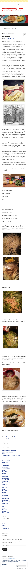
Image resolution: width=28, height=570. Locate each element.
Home (3, 24)
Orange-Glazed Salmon (7, 452)
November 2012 (5, 498)
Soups (7, 436)
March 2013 (4, 492)
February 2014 (5, 475)
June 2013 (4, 487)
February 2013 (5, 494)
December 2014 (5, 465)
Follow (4, 549)
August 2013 (5, 484)
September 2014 (6, 468)
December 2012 (5, 497)
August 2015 (5, 462)
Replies (19, 438)
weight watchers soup (11, 438)
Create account (5, 523)
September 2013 (6, 483)
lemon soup (21, 436)
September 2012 (6, 502)
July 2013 (4, 486)
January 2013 (5, 495)
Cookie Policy (5, 564)
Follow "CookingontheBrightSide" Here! (12, 539)
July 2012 (4, 505)
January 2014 (5, 476)
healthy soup (15, 436)
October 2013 (5, 481)
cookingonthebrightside (12, 8)
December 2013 (5, 478)
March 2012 (4, 511)
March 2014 (4, 473)
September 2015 (6, 460)
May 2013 (4, 489)
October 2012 (5, 500)
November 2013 (5, 479)
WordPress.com (6, 530)
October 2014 (5, 467)
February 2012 (5, 512)
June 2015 (4, 464)
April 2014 (4, 471)
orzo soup (4, 438)
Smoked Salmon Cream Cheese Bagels (11, 455)
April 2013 (4, 490)
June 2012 (4, 506)
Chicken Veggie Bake (7, 453)
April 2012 (4, 509)
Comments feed (5, 528)
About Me (9, 24)
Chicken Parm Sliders (7, 449)
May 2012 (4, 508)
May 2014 (4, 470)
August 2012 (5, 503)
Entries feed (5, 527)
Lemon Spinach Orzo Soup (8, 35)
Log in (3, 525)
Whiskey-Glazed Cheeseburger (9, 450)
